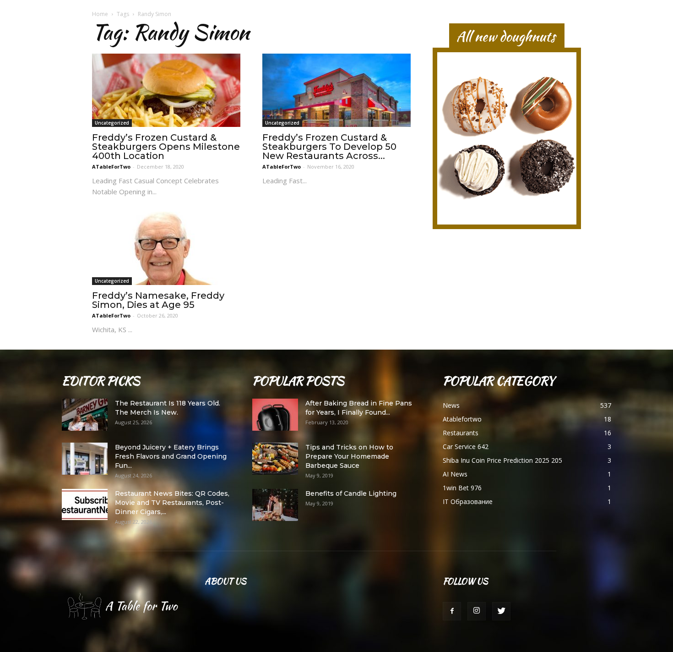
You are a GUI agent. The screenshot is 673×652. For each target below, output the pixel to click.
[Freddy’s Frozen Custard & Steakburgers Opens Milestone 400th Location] (166, 90)
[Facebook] (452, 611)
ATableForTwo (111, 166)
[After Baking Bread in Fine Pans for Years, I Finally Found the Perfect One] (275, 415)
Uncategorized (112, 123)
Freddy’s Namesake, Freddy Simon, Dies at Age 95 (158, 300)
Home (100, 14)
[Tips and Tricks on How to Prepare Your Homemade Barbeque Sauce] (275, 459)
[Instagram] (476, 611)
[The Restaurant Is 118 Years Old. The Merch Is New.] (85, 415)
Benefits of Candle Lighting (350, 493)
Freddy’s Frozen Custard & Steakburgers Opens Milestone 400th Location (166, 146)
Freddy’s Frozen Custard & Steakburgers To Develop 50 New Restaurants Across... (329, 146)
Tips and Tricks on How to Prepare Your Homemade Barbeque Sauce (349, 456)
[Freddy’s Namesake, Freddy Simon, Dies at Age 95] (166, 248)
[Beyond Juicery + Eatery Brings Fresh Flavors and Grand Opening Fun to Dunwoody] (85, 459)
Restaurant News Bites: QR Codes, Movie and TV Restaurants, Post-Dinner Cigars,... (172, 502)
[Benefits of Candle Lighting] (275, 505)
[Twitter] (501, 611)
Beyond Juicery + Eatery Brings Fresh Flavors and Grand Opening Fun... (171, 456)
